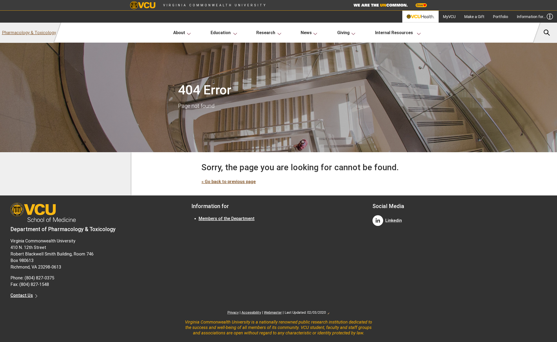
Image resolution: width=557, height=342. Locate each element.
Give (419, 5)
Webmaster (273, 312)
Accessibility (251, 312)
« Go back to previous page (228, 181)
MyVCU (449, 16)
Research (265, 32)
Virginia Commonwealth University (215, 5)
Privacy (233, 312)
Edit (328, 312)
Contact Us (21, 295)
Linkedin (393, 220)
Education (221, 32)
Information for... (531, 16)
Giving (343, 32)
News (306, 32)
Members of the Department (227, 218)
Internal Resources (394, 32)
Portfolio (500, 16)
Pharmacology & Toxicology (29, 32)
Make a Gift (474, 16)
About (179, 32)
